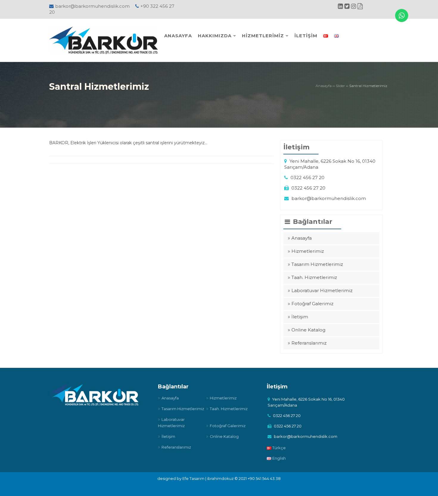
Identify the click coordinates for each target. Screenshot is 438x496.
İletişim (299, 317)
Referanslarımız (309, 343)
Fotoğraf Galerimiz (312, 303)
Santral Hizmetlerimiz (99, 86)
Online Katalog (308, 330)
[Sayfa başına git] (427, 488)
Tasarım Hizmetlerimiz (317, 264)
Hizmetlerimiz (307, 251)
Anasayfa (324, 85)
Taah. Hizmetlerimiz (314, 277)
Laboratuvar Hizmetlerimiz (321, 290)
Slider (340, 85)
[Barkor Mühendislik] (103, 40)
